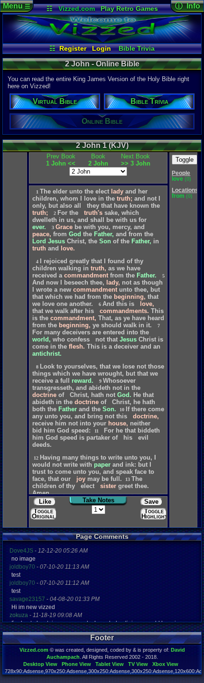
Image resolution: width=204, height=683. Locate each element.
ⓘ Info (187, 6)
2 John (98, 160)
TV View (138, 664)
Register (72, 48)
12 (36, 458)
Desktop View (40, 664)
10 (122, 409)
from (179, 196)
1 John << (60, 160)
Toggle (185, 159)
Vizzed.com (76, 8)
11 (96, 431)
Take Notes (98, 500)
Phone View (76, 664)
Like (45, 501)
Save (151, 501)
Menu (16, 6)
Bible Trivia (137, 48)
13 (127, 479)
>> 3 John (135, 160)
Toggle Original (44, 514)
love (178, 178)
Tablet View (109, 664)
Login (101, 48)
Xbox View (165, 664)
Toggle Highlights (154, 514)
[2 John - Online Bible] (102, 41)
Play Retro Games (129, 8)
